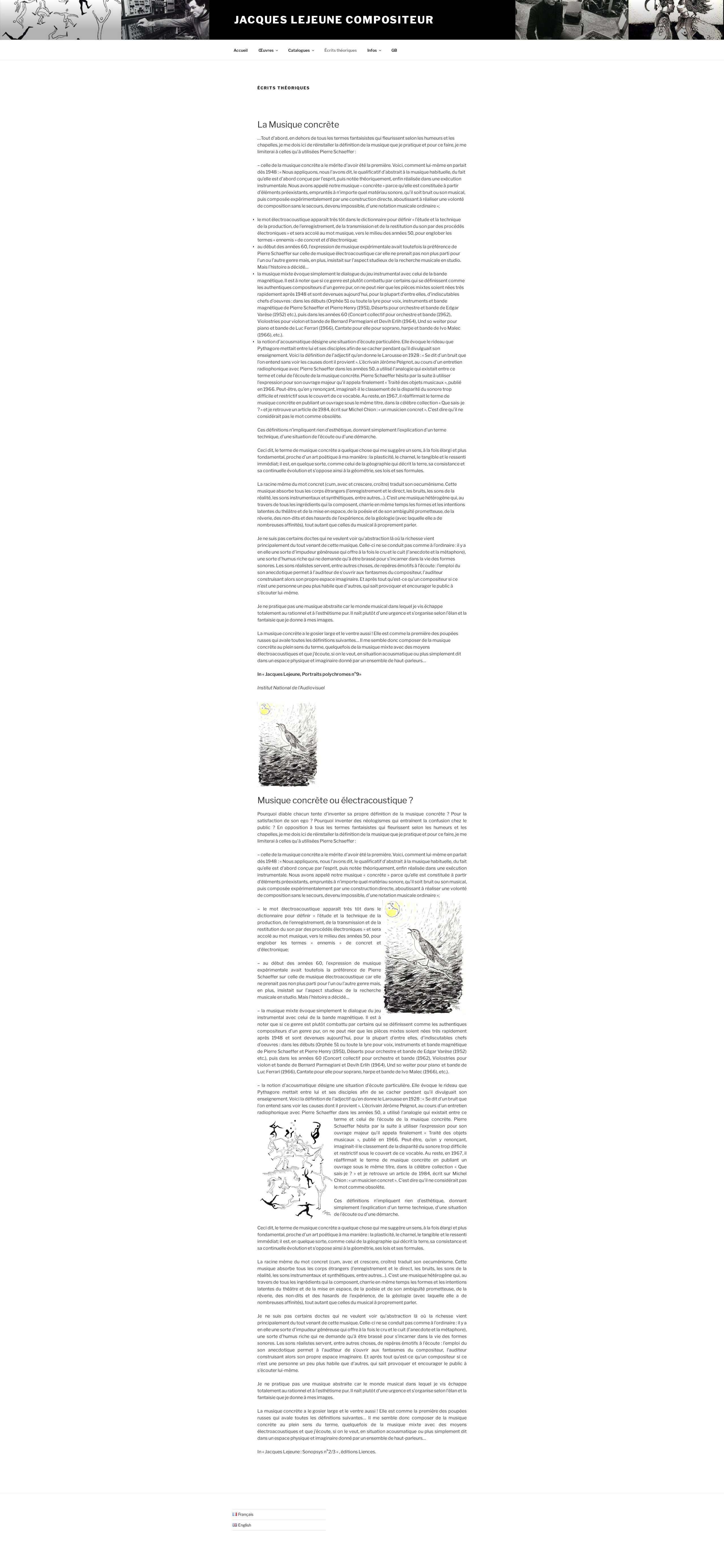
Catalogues (299, 50)
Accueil (241, 50)
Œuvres (265, 50)
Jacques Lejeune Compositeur (334, 20)
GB (394, 50)
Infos (372, 50)
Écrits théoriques (340, 50)
